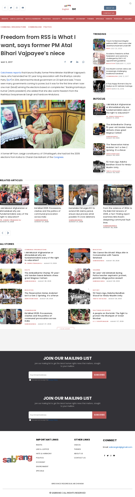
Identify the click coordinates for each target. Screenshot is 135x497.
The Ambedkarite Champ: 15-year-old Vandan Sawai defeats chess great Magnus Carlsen (119, 128)
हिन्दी (74, 9)
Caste (108, 89)
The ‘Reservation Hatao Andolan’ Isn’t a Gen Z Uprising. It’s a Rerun (117, 147)
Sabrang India (99, 281)
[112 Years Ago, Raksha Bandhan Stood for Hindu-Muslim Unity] (99, 166)
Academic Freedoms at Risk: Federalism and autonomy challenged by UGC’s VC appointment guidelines (117, 57)
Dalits (96, 134)
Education (110, 63)
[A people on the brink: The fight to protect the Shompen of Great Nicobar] (79, 316)
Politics (48, 27)
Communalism (35, 27)
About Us (110, 8)
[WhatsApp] (17, 8)
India (108, 48)
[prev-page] (2, 233)
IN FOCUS (99, 99)
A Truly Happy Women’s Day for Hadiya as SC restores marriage (119, 85)
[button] (130, 3)
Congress (58, 157)
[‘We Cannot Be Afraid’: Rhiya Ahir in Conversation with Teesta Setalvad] (79, 256)
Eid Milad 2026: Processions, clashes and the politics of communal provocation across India (40, 317)
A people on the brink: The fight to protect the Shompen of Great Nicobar (110, 316)
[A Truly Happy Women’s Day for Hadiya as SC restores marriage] (99, 86)
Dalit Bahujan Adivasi (102, 310)
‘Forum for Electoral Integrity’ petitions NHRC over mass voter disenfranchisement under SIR (118, 43)
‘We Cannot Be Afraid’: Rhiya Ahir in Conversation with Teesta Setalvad (110, 255)
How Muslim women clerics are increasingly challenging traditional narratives (118, 71)
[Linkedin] (77, 62)
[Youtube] (22, 8)
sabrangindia (112, 137)
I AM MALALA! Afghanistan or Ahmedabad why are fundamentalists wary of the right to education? (118, 108)
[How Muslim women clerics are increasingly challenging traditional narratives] (99, 72)
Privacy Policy (53, 380)
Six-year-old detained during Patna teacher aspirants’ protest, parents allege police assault (110, 275)
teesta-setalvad (113, 171)
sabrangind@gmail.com (120, 447)
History (97, 171)
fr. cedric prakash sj (115, 117)
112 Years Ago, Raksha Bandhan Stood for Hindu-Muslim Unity (119, 165)
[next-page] (8, 233)
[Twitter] (11, 8)
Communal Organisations (13, 27)
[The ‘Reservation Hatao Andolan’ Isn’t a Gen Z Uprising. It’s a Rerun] (99, 149)
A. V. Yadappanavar (101, 321)
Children (96, 270)
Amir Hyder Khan (113, 154)
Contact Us (108, 13)
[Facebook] (5, 8)
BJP (9, 79)
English (65, 9)
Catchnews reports (11, 72)
